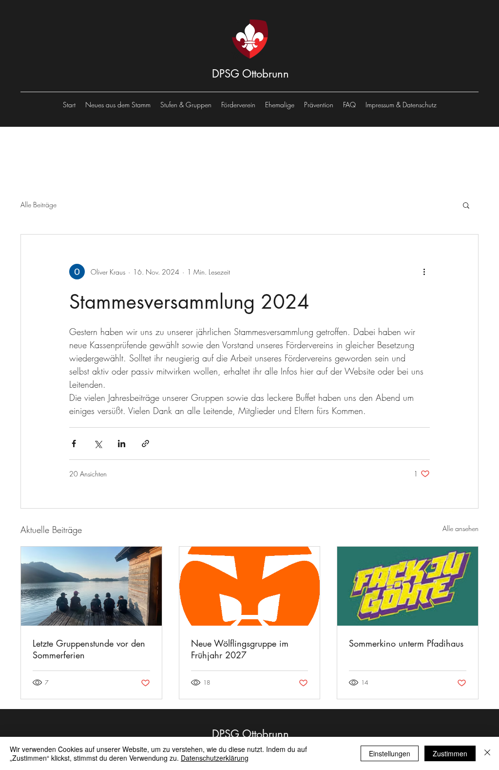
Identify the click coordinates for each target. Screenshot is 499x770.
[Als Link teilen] (145, 443)
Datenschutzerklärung (215, 758)
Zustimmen (450, 753)
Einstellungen (389, 753)
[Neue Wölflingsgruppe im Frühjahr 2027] (249, 586)
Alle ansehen (460, 528)
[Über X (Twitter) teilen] (97, 443)
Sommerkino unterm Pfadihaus (406, 643)
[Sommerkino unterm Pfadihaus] (407, 586)
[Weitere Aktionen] (424, 271)
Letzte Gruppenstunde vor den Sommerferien (89, 649)
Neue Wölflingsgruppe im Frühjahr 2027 (239, 649)
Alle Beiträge (38, 204)
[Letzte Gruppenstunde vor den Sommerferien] (91, 586)
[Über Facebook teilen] (73, 443)
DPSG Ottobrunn (250, 73)
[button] (466, 205)
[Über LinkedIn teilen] (121, 443)
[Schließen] (487, 753)
